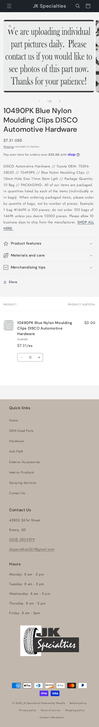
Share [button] (13, 282)
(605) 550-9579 (22, 539)
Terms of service (51, 710)
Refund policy (78, 703)
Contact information (52, 717)
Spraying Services (22, 482)
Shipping (8, 146)
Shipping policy (74, 710)
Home (13, 420)
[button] (9, 6)
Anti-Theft (16, 451)
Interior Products (21, 472)
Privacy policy (27, 710)
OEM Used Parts (21, 430)
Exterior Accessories (24, 462)
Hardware (16, 441)
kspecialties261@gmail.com (32, 549)
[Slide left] (39, 101)
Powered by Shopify (53, 703)
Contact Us (17, 493)
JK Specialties (31, 703)
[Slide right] (60, 101)
